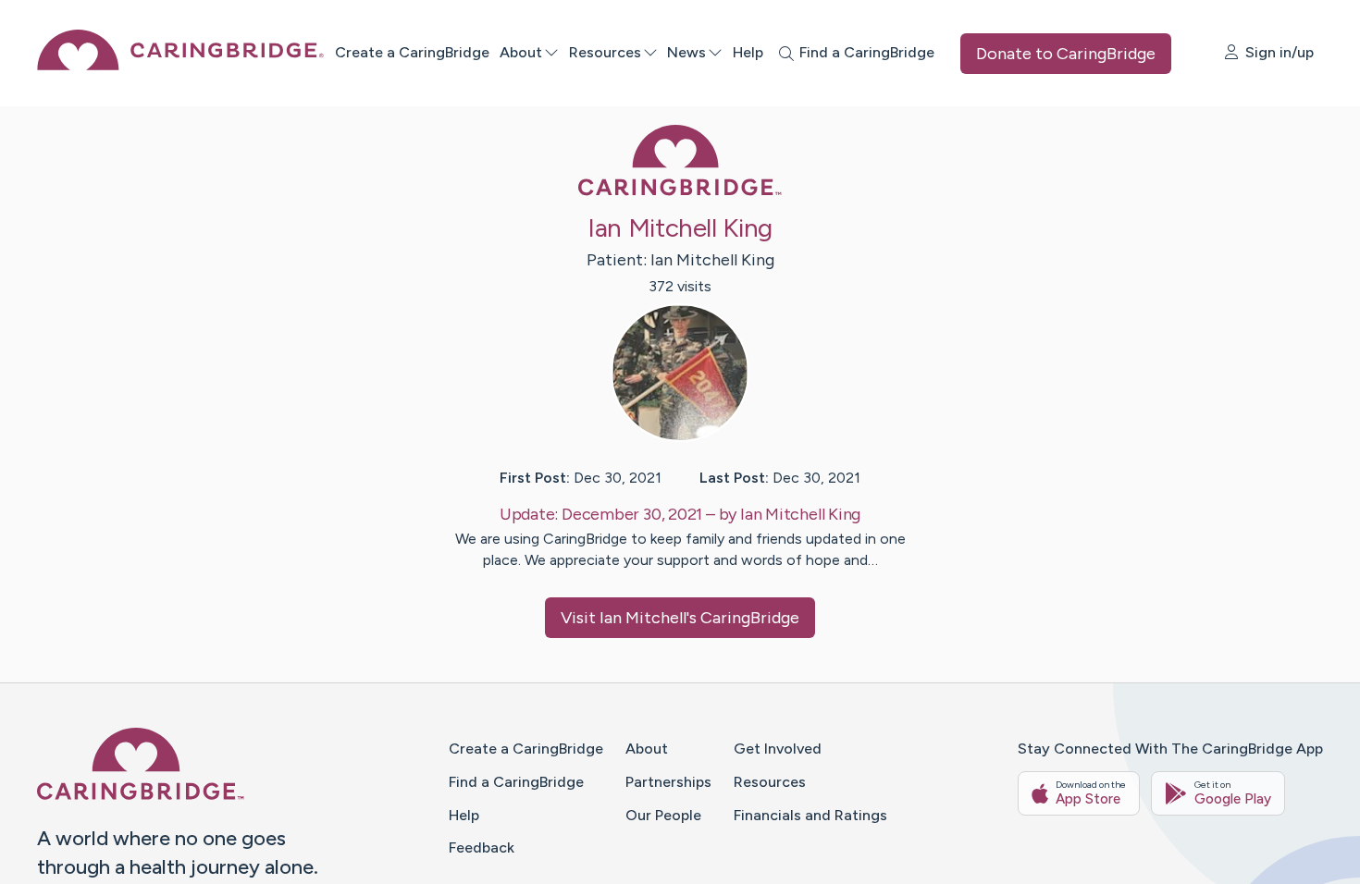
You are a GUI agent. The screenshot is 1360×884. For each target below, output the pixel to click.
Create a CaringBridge (412, 52)
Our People (663, 815)
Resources (605, 52)
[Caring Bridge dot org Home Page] (180, 65)
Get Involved (778, 748)
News (686, 52)
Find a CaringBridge (516, 782)
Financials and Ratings (810, 815)
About (521, 52)
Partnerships (668, 782)
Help (748, 52)
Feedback (481, 847)
